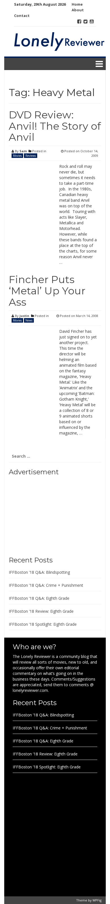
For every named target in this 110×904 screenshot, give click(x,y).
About (78, 9)
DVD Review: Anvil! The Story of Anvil (55, 125)
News (28, 320)
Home (77, 4)
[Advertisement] (44, 514)
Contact (22, 15)
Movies (17, 156)
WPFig (97, 900)
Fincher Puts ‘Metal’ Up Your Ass (47, 290)
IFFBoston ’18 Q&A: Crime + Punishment (46, 585)
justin (24, 316)
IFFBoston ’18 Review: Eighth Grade (41, 611)
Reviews (30, 156)
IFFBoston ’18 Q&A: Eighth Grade (39, 598)
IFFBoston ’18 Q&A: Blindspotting (39, 572)
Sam (23, 151)
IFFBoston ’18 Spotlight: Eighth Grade (43, 624)
